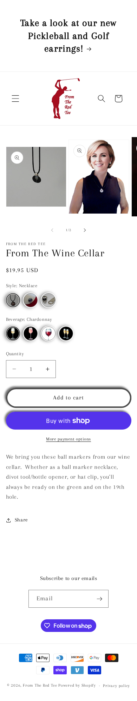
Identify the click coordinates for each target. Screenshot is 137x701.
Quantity (15, 353)
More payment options (68, 439)
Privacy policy (116, 685)
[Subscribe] (99, 599)
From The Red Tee (40, 685)
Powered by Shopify (77, 685)
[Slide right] (84, 230)
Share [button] (21, 520)
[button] (15, 98)
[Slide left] (52, 230)
